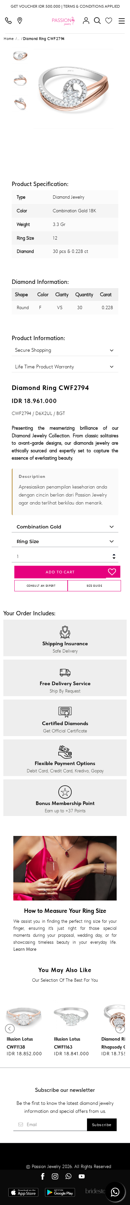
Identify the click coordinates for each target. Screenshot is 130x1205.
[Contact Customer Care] (10, 21)
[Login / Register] (88, 21)
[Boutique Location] (21, 21)
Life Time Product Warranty (44, 366)
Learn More (24, 949)
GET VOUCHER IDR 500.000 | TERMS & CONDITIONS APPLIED (65, 6)
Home (9, 39)
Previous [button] (41, 89)
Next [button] (106, 89)
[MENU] (122, 21)
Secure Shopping (33, 350)
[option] (20, 57)
